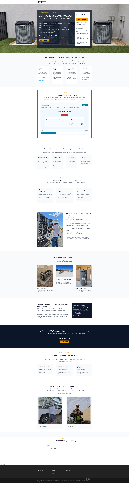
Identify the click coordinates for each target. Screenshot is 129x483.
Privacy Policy (68, 470)
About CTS (53, 470)
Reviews (53, 473)
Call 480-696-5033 (44, 40)
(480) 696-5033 (53, 453)
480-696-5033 (82, 19)
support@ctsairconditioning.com (56, 456)
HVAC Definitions (40, 470)
